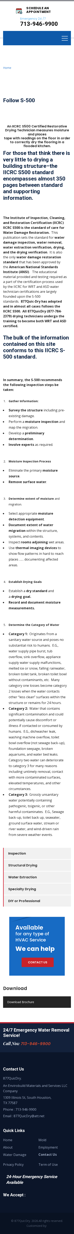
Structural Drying (22, 865)
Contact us (37, 962)
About (8, 1147)
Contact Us (47, 1154)
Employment (48, 1147)
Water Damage (14, 1154)
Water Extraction (22, 877)
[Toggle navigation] (65, 38)
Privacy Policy (13, 1164)
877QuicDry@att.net (29, 1116)
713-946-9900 (36, 1043)
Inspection (17, 853)
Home (7, 68)
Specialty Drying (22, 889)
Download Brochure (20, 1002)
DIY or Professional (24, 901)
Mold (42, 1140)
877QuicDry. (22, 1221)
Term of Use (48, 1164)
